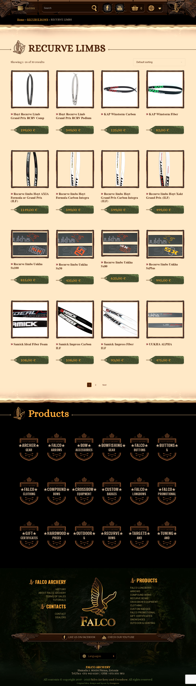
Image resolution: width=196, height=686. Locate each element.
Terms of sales (56, 596)
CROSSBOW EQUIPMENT (144, 601)
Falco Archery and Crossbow (109, 679)
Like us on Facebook (107, 8)
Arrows (135, 591)
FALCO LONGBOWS (140, 587)
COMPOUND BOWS (140, 594)
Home (20, 19)
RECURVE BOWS (37, 19)
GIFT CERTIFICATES (141, 616)
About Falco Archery (52, 592)
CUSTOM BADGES (140, 609)
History (61, 589)
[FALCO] (176, 8)
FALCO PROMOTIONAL (142, 612)
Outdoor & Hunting (142, 623)
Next (104, 385)
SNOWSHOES (137, 619)
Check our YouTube (119, 8)
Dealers (60, 617)
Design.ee (114, 683)
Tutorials (59, 599)
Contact (60, 613)
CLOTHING (136, 605)
